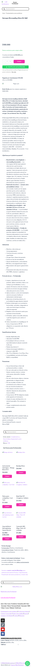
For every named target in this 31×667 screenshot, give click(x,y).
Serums (26, 613)
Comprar (19, 61)
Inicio (3, 13)
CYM (8, 443)
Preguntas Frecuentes (7, 650)
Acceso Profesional (15, 3)
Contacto (21, 644)
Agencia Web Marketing (17, 665)
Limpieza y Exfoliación (7, 615)
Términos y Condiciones (7, 652)
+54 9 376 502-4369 (12, 644)
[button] (27, 663)
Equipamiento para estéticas (14, 13)
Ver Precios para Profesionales (12, 448)
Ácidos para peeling (17, 613)
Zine (5, 603)
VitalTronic (18, 608)
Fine (28, 603)
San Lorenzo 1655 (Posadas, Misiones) (11, 638)
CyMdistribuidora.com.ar (8, 663)
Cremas (16, 615)
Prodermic (14, 603)
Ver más (14, 72)
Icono (9, 603)
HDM (29, 606)
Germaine (24, 606)
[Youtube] (3, 629)
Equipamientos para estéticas (9, 611)
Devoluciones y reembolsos (8, 657)
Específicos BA (22, 603)
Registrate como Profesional (8, 591)
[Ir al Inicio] (5, 3)
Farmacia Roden (16, 606)
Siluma (9, 606)
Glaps (3, 608)
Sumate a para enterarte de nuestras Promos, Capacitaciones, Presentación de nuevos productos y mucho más (15, 572)
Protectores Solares (23, 611)
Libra (2, 603)
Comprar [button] (7, 476)
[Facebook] (3, 634)
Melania (12, 608)
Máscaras (21, 615)
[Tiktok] (3, 625)
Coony (7, 608)
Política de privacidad (6, 655)
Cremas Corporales (6, 613)
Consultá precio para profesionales (16, 66)
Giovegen (3, 606)
